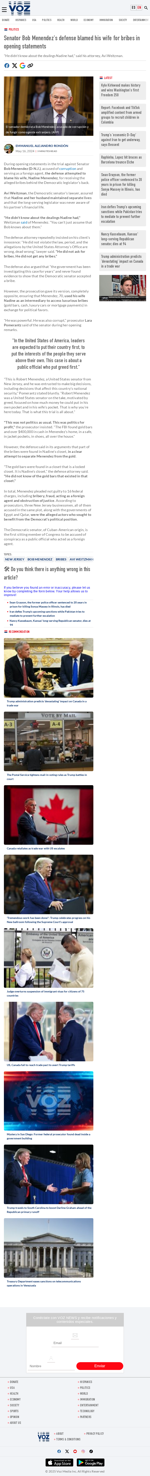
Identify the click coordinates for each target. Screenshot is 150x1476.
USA (34, 20)
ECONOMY (89, 20)
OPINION (14, 1417)
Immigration (106, 20)
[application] (122, 288)
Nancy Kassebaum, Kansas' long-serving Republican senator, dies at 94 (50, 622)
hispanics (20, 20)
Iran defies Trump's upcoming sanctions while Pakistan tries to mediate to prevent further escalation (47, 613)
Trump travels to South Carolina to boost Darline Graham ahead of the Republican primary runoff (49, 1209)
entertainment (141, 20)
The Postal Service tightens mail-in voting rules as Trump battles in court (47, 777)
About (60, 1434)
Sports (14, 1411)
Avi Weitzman (82, 559)
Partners (85, 1417)
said (24, 222)
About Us (15, 1423)
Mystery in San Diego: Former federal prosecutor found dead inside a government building (48, 1136)
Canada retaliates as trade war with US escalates (36, 848)
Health (61, 20)
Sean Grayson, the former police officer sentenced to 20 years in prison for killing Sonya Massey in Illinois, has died (48, 604)
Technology (87, 1411)
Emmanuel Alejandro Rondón (42, 146)
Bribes (61, 559)
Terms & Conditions (68, 1439)
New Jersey (14, 559)
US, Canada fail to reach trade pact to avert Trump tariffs (41, 1065)
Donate (6, 20)
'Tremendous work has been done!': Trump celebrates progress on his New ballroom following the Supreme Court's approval (48, 920)
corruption (67, 168)
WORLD (74, 20)
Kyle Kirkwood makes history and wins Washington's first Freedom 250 (120, 90)
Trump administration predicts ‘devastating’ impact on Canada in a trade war (47, 703)
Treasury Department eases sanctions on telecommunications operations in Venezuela (44, 1283)
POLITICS (46, 20)
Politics (14, 30)
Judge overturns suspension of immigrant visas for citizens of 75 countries (45, 993)
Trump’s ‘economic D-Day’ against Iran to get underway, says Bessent (120, 140)
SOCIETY (123, 20)
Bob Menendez (40, 559)
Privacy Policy (95, 1434)
